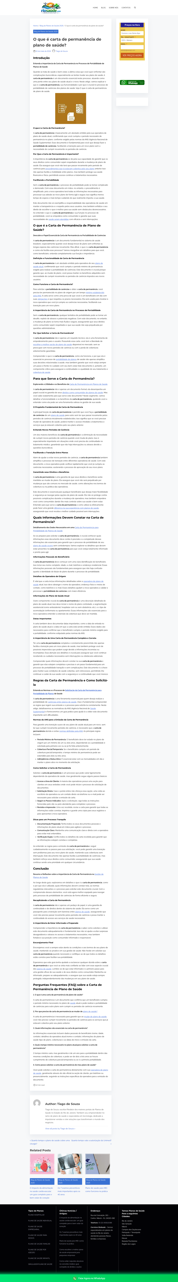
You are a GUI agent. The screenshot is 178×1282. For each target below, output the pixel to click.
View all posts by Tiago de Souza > (60, 1129)
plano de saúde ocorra (43, 546)
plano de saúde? (90, 1011)
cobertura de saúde (41, 372)
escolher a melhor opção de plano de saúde (52, 344)
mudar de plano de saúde (95, 1017)
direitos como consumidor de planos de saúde (82, 392)
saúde (73, 1003)
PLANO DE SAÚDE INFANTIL (39, 1258)
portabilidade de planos (66, 359)
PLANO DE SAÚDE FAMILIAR (39, 1244)
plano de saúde (58, 415)
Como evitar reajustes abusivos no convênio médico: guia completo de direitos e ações (71, 1264)
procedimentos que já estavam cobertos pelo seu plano (69, 169)
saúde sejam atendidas (59, 219)
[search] (135, 8)
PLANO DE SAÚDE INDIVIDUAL (40, 1221)
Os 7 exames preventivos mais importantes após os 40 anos (69, 1191)
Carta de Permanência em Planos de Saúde (89, 384)
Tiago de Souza (62, 51)
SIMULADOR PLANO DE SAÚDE (40, 1264)
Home (35, 26)
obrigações (42, 299)
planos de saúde (82, 912)
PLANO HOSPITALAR (36, 1215)
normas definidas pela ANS (71, 731)
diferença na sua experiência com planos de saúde (76, 508)
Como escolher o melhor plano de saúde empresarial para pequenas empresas (71, 1252)
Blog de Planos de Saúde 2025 (51, 26)
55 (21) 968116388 (105, 1223)
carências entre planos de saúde (62, 702)
